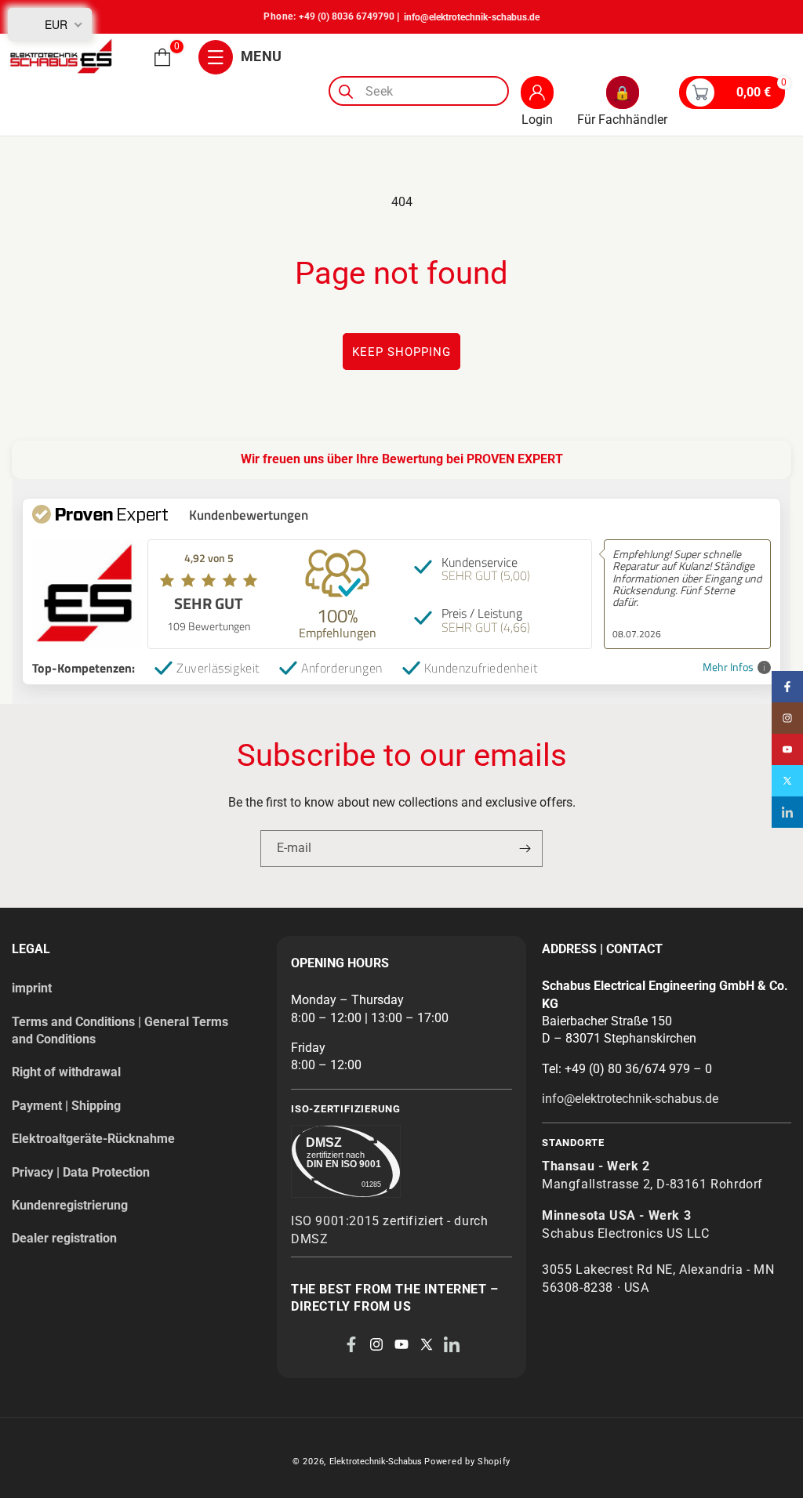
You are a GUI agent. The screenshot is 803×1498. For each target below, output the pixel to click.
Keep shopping (401, 352)
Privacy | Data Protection (81, 1172)
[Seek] (346, 92)
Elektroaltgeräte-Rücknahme (93, 1138)
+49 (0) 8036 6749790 (346, 16)
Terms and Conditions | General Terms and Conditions (120, 1030)
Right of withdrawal (66, 1072)
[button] (162, 57)
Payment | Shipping (66, 1105)
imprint (32, 988)
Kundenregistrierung (70, 1205)
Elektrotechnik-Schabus (375, 1461)
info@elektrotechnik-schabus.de (472, 17)
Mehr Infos (728, 667)
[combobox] (419, 91)
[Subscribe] (524, 848)
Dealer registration (64, 1238)
